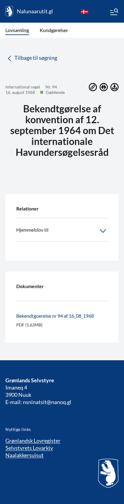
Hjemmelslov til (32, 230)
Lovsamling (17, 30)
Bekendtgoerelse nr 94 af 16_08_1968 (55, 316)
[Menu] (114, 13)
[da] (84, 11)
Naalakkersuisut (24, 455)
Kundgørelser (54, 30)
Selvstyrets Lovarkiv (29, 448)
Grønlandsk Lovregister (32, 440)
